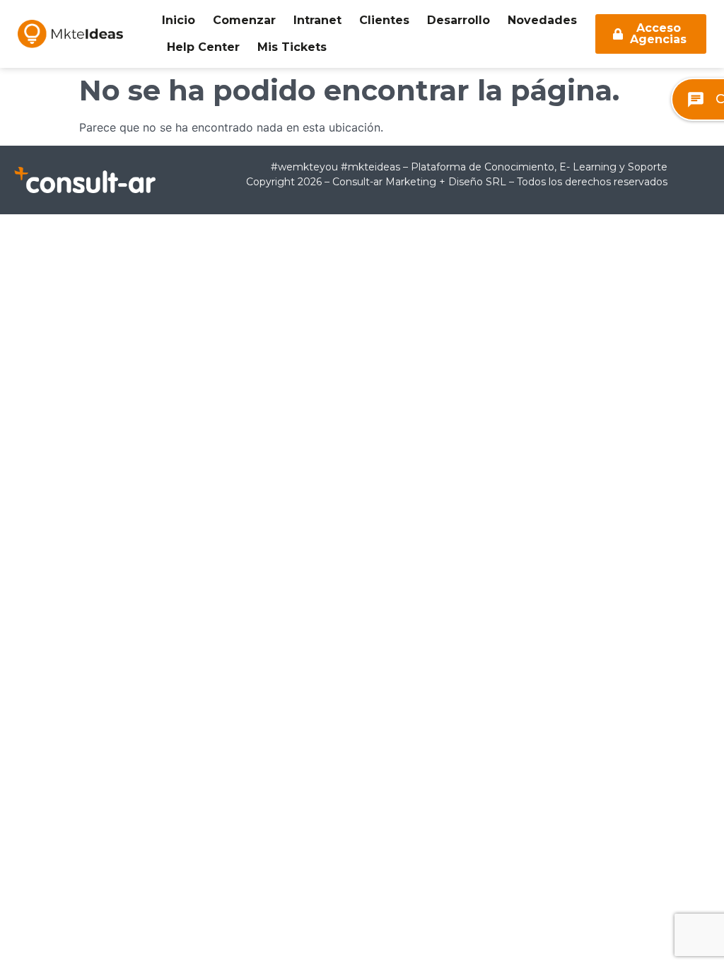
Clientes (384, 20)
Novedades (542, 20)
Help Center (203, 47)
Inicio (178, 20)
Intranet (317, 20)
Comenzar (244, 20)
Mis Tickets (292, 47)
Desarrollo (458, 20)
